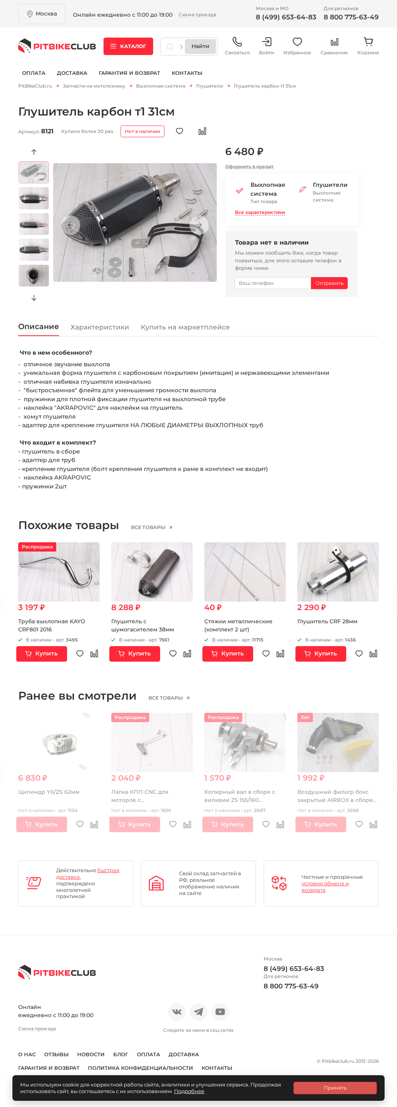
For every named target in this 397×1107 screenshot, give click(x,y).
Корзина (368, 52)
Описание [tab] (38, 326)
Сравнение (334, 52)
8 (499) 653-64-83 (286, 17)
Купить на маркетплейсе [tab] (185, 327)
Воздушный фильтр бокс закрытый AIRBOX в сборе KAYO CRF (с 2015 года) (335, 800)
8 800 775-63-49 (351, 17)
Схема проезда (197, 14)
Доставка (72, 73)
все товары (149, 527)
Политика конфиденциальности (140, 1068)
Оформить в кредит (249, 166)
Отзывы (56, 1054)
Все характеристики (260, 212)
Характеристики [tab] (100, 327)
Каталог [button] (133, 46)
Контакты (187, 73)
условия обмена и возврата (325, 886)
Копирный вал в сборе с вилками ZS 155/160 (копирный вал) (239, 800)
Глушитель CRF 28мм (327, 621)
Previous (34, 152)
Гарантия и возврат (129, 73)
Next (34, 298)
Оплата (33, 73)
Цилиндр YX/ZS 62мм (48, 791)
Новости (91, 1054)
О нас (27, 1054)
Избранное (297, 52)
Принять (335, 1088)
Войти (266, 52)
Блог (120, 1054)
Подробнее (189, 1091)
